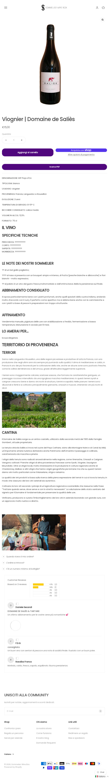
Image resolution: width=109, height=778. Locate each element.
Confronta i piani (12, 728)
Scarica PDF (54, 167)
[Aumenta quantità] (22, 140)
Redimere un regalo (78, 733)
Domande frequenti (46, 742)
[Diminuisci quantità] (6, 140)
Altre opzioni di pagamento (81, 154)
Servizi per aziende (13, 738)
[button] (102, 776)
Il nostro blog (42, 738)
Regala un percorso (14, 733)
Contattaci (73, 728)
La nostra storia (43, 728)
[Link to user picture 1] (16, 625)
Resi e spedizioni (76, 738)
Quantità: (6, 134)
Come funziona (43, 733)
